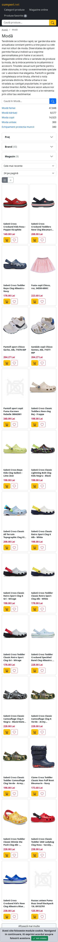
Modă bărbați (9, 112)
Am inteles (41, 938)
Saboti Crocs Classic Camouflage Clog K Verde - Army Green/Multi (41, 718)
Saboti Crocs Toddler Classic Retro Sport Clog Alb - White (42, 595)
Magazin (12, 156)
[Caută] (52, 22)
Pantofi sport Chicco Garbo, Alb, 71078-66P (14, 348)
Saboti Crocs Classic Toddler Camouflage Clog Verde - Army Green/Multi (14, 780)
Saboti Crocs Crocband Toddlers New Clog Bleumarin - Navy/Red (42, 226)
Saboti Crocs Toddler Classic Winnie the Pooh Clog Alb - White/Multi (14, 842)
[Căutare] (52, 101)
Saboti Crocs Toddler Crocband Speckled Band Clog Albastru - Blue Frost (42, 657)
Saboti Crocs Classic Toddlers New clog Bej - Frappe (41, 411)
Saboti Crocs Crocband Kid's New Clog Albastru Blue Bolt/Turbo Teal (14, 903)
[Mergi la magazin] (6, 240)
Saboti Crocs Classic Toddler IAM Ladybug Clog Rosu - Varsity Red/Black (42, 842)
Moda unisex (9, 122)
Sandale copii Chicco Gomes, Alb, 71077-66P (41, 349)
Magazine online (38, 9)
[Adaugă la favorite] (14, 240)
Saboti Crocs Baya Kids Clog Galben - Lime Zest (12, 472)
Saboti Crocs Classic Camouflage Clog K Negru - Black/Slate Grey (13, 718)
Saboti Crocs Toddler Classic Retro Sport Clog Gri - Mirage (14, 657)
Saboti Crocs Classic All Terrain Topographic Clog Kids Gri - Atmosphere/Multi (15, 534)
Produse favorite (13, 15)
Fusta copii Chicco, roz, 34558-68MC (40, 287)
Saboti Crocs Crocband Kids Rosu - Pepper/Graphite (14, 226)
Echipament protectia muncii (18, 126)
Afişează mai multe (29, 926)
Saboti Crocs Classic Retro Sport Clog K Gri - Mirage (13, 595)
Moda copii (8, 117)
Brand (11, 146)
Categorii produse (14, 9)
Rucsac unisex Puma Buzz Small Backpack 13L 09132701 (42, 903)
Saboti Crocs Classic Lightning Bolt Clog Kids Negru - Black (41, 472)
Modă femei (8, 108)
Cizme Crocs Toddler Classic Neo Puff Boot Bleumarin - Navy (42, 780)
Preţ (7, 137)
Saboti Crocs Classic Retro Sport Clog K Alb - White (41, 534)
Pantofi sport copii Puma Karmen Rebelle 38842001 (13, 411)
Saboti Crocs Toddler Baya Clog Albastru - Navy (14, 288)
